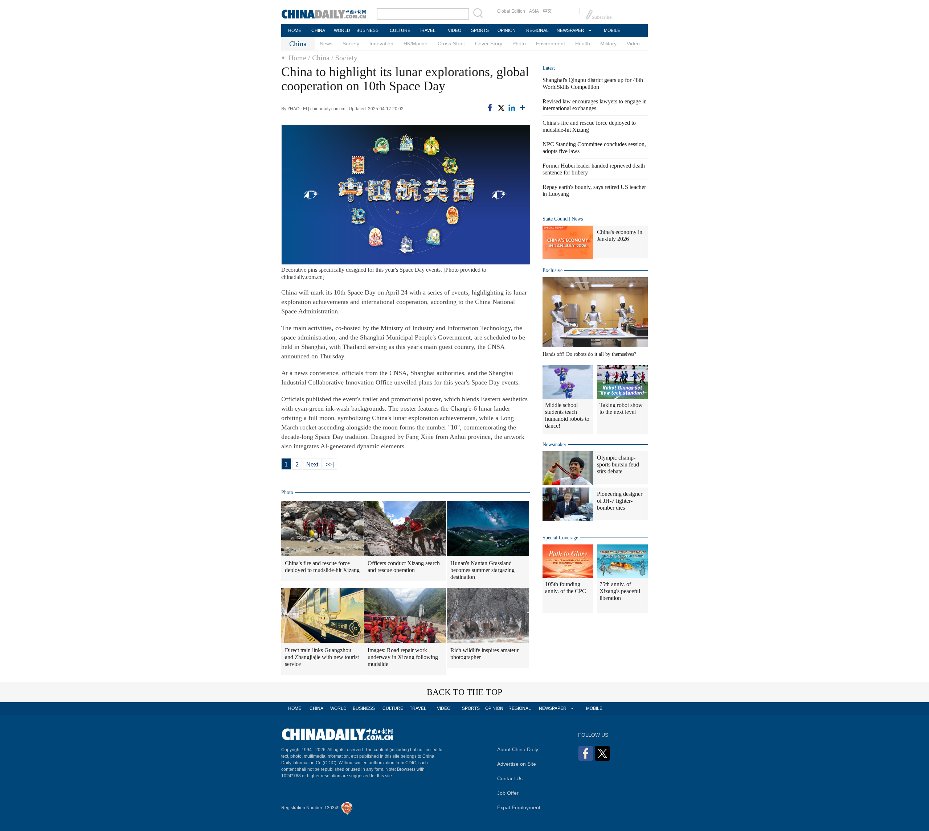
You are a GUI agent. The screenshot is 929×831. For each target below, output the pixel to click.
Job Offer (508, 793)
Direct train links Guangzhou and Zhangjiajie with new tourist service (322, 657)
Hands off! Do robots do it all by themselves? (589, 354)
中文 (547, 11)
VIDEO (454, 30)
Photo (519, 43)
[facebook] (490, 107)
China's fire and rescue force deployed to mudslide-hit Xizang (322, 566)
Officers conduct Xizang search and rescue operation (404, 566)
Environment (550, 43)
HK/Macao (415, 43)
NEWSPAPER (570, 30)
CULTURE (400, 30)
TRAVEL (427, 30)
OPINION (507, 30)
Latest (549, 68)
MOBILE (612, 30)
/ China (319, 58)
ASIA (534, 11)
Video (633, 43)
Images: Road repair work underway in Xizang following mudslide (403, 657)
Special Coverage (560, 537)
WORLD (342, 30)
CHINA (318, 30)
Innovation (381, 43)
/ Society (344, 58)
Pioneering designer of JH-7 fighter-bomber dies (619, 501)
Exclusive (552, 270)
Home (297, 58)
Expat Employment (518, 807)
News (326, 43)
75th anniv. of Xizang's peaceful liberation (619, 591)
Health (582, 43)
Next (312, 464)
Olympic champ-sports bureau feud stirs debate (618, 464)
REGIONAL (537, 30)
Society (351, 43)
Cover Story (488, 43)
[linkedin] (511, 107)
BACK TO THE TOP (464, 692)
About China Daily (517, 749)
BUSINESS (367, 30)
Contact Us (510, 778)
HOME (294, 30)
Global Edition (511, 11)
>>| (330, 464)
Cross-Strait (451, 43)
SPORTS (480, 30)
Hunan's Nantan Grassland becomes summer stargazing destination (482, 570)
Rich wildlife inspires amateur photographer (484, 653)
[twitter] (500, 107)
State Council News (563, 219)
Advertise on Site (516, 764)
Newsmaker (554, 444)
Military (608, 43)
